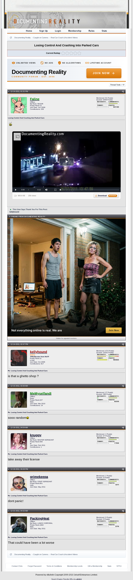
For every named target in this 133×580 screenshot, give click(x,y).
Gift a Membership (95, 566)
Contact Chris (17, 566)
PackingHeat (39, 518)
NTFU (119, 566)
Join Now (101, 73)
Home (29, 31)
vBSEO (79, 579)
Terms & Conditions (54, 566)
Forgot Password (34, 566)
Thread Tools (116, 85)
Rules (92, 31)
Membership (74, 31)
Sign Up (43, 31)
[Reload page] (11, 37)
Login (58, 31)
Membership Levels (75, 566)
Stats (104, 31)
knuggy (35, 435)
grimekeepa (39, 477)
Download (107, 196)
